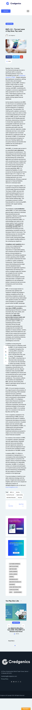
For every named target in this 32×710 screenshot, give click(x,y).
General (11, 576)
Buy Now (18, 492)
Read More (11, 641)
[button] (8, 626)
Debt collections (13, 566)
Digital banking (13, 571)
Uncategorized (18, 592)
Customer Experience (14, 563)
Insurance (12, 584)
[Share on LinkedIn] (5, 355)
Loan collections (13, 589)
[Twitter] (16, 682)
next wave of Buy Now (11, 497)
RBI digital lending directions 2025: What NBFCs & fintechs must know (16, 629)
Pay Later (20, 497)
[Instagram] (20, 682)
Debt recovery (13, 569)
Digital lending (9, 23)
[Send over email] (5, 358)
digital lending (20, 494)
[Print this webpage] (5, 361)
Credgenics (12, 35)
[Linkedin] (12, 682)
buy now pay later (10, 494)
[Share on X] (5, 352)
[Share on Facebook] (5, 348)
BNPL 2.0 (12, 492)
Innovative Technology (15, 581)
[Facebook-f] (18, 682)
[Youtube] (14, 682)
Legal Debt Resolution (15, 587)
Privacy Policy (4, 678)
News (10, 592)
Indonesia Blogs (13, 579)
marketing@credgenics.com (9, 676)
